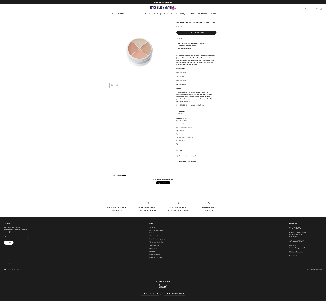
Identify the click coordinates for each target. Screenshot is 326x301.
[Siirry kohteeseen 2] (117, 85)
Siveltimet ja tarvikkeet (161, 14)
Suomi (306, 8)
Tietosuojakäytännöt (156, 242)
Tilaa (9, 242)
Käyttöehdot (153, 251)
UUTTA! (112, 14)
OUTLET (213, 14)
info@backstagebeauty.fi (297, 248)
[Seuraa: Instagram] (9, 263)
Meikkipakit (184, 14)
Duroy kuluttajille (154, 254)
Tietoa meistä (153, 236)
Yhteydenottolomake (296, 252)
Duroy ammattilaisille (156, 257)
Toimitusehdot (154, 245)
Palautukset (153, 248)
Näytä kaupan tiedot (184, 48)
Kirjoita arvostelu (163, 183)
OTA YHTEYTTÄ (202, 14)
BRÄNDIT (120, 14)
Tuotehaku (152, 227)
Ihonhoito (148, 14)
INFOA (193, 14)
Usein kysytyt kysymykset (157, 239)
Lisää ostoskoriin (196, 32)
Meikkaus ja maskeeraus (134, 14)
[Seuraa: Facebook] (5, 263)
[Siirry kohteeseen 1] (112, 85)
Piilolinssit (174, 14)
